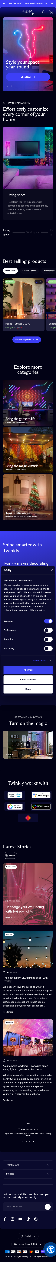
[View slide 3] (30, 1142)
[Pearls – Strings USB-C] (24, 298)
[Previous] (4, 3)
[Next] (52, 3)
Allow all (28, 670)
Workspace (32, 233)
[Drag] (28, 745)
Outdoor (9, 934)
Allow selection (28, 679)
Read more (10, 918)
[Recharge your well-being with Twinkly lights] (28, 894)
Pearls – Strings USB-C (17, 324)
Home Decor (11, 867)
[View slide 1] (22, 1142)
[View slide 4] (33, 1142)
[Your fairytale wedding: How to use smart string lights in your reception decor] (28, 1037)
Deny (28, 689)
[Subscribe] (48, 1207)
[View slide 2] (26, 1142)
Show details (40, 660)
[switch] (48, 630)
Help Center (29, 5)
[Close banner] (51, 570)
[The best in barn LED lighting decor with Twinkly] (28, 949)
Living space (6, 232)
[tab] (10, 271)
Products (9, 1023)
